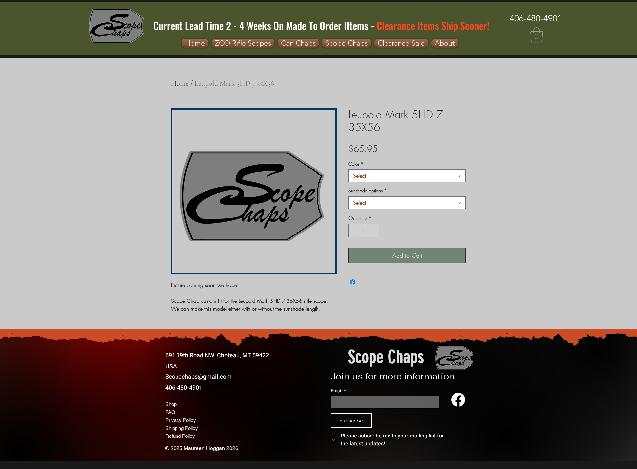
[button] (536, 34)
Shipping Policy (181, 428)
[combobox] (407, 175)
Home (180, 83)
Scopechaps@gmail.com (198, 376)
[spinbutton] (364, 230)
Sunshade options (367, 190)
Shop (171, 404)
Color (356, 164)
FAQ (170, 412)
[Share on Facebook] (353, 282)
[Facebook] (458, 400)
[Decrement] (354, 230)
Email (338, 391)
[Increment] (373, 230)
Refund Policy (180, 436)
